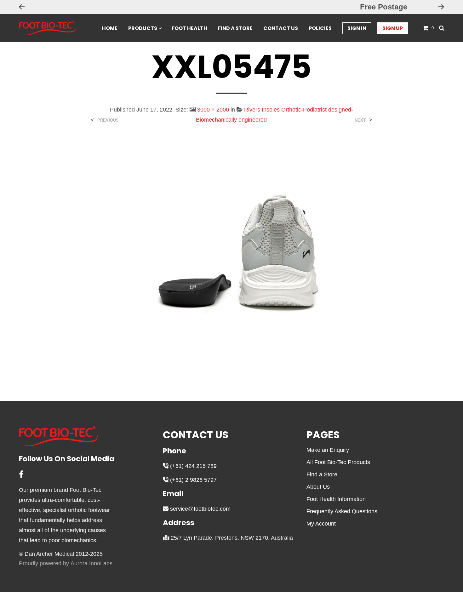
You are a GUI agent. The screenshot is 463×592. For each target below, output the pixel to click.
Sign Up (392, 28)
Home (109, 28)
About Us (318, 487)
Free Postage (231, 7)
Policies (320, 28)
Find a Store (235, 28)
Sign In (356, 28)
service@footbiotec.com (200, 509)
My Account (321, 523)
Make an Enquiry (327, 450)
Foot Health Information (336, 499)
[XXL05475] (231, 257)
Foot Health (189, 28)
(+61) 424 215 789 (193, 466)
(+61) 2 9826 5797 (193, 480)
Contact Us (280, 28)
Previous (108, 120)
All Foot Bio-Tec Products (338, 462)
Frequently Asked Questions (341, 511)
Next (360, 120)
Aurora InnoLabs (91, 563)
